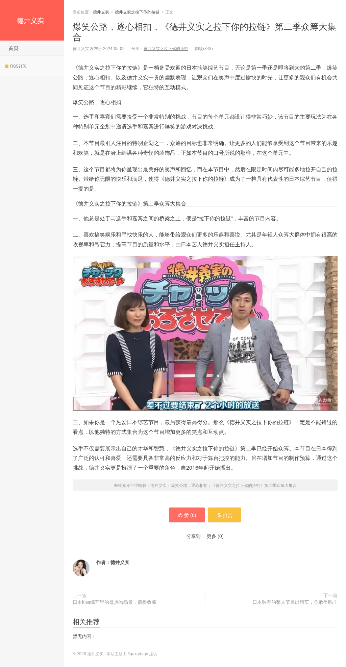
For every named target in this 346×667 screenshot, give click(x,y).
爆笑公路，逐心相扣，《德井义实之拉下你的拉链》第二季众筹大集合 (204, 31)
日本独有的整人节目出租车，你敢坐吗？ (295, 601)
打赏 (227, 515)
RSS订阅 (18, 66)
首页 (13, 47)
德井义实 (30, 20)
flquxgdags (138, 653)
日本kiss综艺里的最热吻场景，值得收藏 (114, 601)
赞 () (190, 515)
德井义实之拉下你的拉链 (137, 12)
